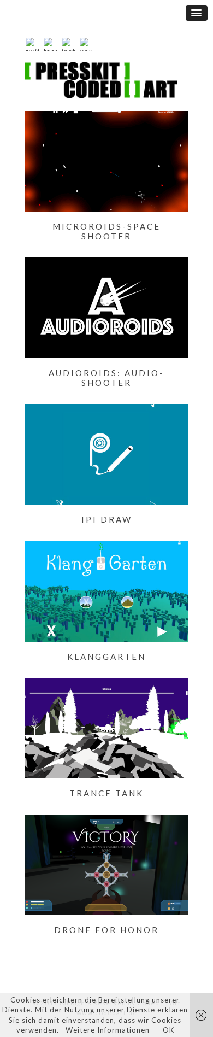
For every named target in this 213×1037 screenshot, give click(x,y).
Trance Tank (106, 793)
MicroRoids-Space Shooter (106, 231)
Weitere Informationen (108, 1030)
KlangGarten (106, 656)
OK (168, 1030)
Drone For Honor (106, 930)
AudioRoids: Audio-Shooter (106, 378)
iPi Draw (106, 519)
